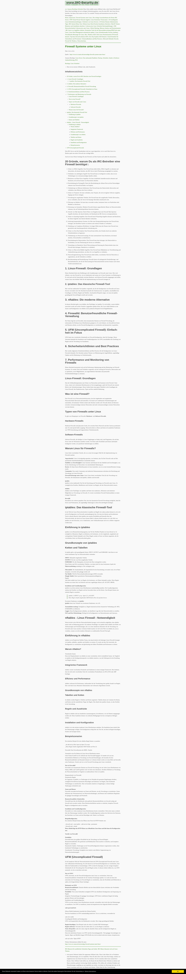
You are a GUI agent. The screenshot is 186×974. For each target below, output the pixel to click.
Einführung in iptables (75, 114)
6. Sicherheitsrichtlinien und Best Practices (78, 91)
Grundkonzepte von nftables (78, 134)
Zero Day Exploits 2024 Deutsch (97, 36)
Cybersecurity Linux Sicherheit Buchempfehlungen (99, 26)
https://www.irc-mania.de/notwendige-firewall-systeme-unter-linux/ (87, 54)
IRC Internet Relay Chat (75, 24)
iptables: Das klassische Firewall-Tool (77, 112)
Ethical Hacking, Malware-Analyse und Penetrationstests (106, 28)
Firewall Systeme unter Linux (84, 17)
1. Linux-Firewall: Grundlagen (75, 79)
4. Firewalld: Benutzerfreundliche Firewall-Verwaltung (81, 86)
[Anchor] (90, 164)
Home (66, 17)
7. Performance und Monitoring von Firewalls (79, 94)
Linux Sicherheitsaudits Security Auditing (106, 32)
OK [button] (178, 971)
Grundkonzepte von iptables (76, 117)
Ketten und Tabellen (74, 119)
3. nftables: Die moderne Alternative (76, 84)
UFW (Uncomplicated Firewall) (75, 148)
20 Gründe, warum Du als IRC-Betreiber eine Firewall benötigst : (84, 76)
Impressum (72, 17)
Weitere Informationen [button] (90, 971)
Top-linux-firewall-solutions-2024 (79, 36)
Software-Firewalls (76, 107)
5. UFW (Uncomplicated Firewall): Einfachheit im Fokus (82, 89)
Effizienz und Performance (78, 132)
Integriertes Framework (77, 129)
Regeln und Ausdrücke (77, 140)
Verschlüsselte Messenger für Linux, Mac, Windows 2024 (80, 34)
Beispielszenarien (75, 145)
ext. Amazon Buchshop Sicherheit (74, 9)
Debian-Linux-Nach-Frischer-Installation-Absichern (96, 24)
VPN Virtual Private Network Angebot (80, 19)
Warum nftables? (75, 126)
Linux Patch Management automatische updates (81, 32)
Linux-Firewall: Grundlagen (76, 96)
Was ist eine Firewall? (74, 99)
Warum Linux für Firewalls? (76, 109)
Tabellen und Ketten (76, 137)
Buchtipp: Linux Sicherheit (72, 63)
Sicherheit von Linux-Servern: (90, 22)
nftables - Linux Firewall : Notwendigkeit (78, 122)
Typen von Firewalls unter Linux (77, 101)
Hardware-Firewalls (76, 104)
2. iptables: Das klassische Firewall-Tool (79, 81)
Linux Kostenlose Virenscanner (99, 19)
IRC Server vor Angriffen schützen (75, 30)
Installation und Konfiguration (79, 142)
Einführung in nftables (75, 124)
